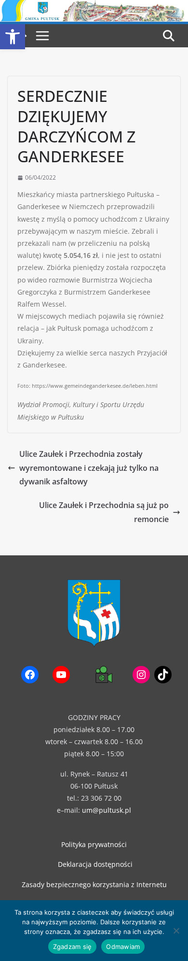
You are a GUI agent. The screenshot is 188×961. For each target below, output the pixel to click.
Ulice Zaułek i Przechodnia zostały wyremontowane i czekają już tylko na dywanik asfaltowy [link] (89, 468)
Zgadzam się (72, 946)
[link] (12, 36)
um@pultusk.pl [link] (106, 810)
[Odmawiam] (176, 930)
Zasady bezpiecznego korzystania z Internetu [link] (94, 884)
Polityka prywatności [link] (94, 844)
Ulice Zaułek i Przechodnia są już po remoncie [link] (104, 512)
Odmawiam (123, 946)
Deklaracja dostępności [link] (95, 864)
